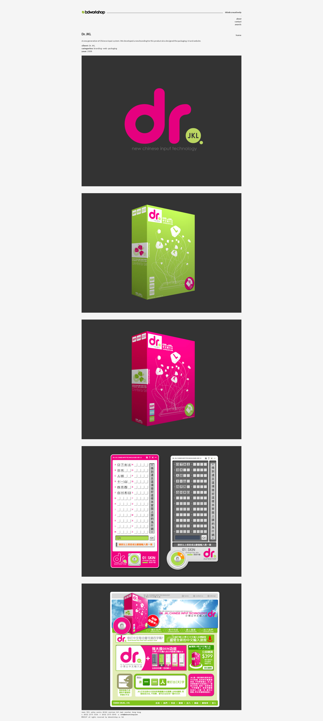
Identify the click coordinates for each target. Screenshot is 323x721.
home (238, 35)
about (238, 18)
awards (238, 24)
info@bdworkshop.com (129, 714)
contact (238, 21)
